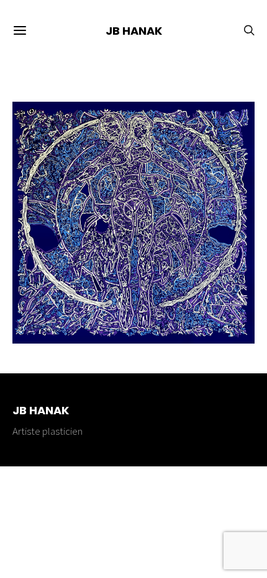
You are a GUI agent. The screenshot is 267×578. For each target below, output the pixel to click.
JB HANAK (134, 30)
